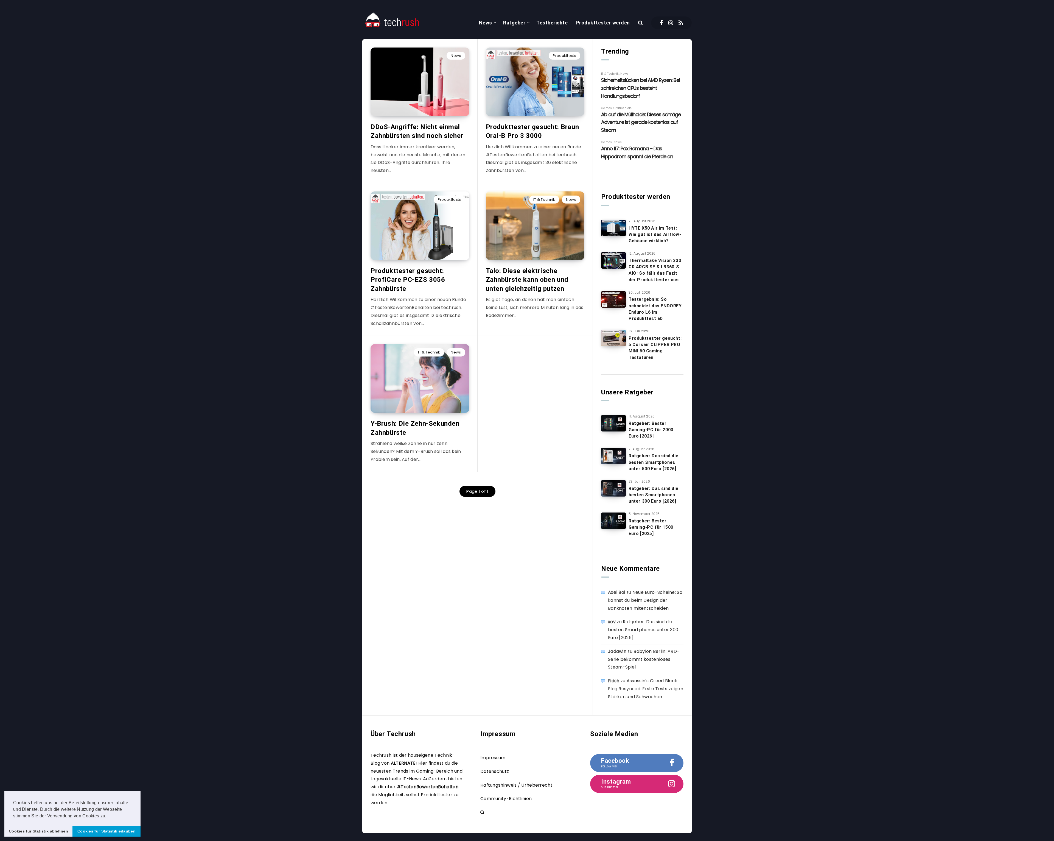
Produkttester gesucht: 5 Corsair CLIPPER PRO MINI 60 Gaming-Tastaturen (655, 348)
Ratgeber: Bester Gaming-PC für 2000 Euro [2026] (651, 430)
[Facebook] (661, 23)
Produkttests (564, 55)
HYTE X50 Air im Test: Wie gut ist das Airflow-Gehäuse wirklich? (655, 234)
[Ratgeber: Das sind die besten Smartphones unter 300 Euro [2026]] (613, 488)
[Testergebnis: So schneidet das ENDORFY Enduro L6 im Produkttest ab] (613, 299)
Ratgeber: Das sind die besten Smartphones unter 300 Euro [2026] (653, 495)
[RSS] (681, 23)
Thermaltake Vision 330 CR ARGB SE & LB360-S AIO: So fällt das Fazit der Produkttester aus (655, 270)
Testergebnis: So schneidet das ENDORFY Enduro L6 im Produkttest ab (655, 309)
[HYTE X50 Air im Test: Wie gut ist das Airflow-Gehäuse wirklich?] (613, 228)
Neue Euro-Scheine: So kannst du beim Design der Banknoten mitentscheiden (645, 600)
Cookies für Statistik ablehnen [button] (38, 831)
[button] (108, 816)
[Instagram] (670, 23)
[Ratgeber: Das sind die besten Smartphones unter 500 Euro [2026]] (613, 456)
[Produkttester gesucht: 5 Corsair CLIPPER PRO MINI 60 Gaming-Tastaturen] (613, 338)
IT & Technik (544, 199)
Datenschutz (494, 771)
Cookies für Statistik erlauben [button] (106, 831)
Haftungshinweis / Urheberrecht (516, 785)
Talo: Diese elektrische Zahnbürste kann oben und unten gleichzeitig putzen (527, 280)
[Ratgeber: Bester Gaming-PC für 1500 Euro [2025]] (613, 521)
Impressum (493, 757)
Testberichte (552, 23)
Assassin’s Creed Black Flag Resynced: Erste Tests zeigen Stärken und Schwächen (645, 689)
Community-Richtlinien (506, 798)
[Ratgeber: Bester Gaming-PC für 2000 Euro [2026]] (613, 423)
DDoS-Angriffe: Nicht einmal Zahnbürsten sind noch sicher (417, 131)
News (485, 23)
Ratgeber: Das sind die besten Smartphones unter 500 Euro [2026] (653, 462)
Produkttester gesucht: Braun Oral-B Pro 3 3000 (532, 131)
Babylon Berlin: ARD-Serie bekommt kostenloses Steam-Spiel (643, 659)
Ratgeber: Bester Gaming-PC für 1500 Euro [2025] (651, 527)
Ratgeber (514, 23)
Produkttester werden (603, 23)
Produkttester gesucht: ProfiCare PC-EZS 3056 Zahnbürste (408, 280)
